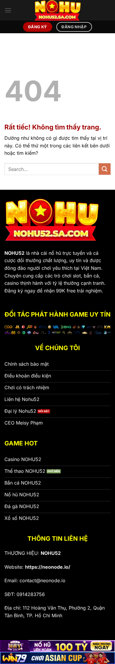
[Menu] (8, 10)
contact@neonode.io (42, 580)
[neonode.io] (57, 10)
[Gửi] (105, 169)
